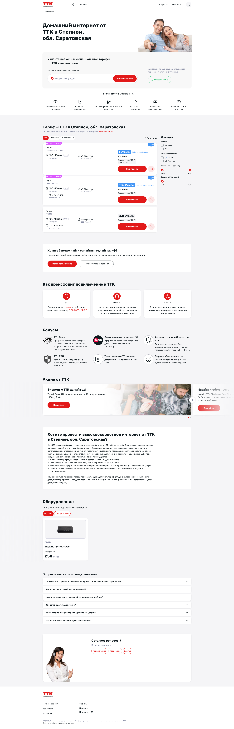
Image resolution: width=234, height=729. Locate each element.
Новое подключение (62, 264)
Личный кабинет (50, 704)
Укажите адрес (106, 131)
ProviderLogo (55, 4)
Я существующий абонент (96, 264)
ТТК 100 (49, 214)
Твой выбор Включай (54, 150)
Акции (170, 158)
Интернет (54, 138)
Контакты (176, 4)
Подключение (99, 651)
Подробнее (58, 405)
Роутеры (48, 513)
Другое (127, 651)
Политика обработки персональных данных (58, 723)
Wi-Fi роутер (170, 161)
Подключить (132, 169)
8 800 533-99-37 (78, 310)
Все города (48, 709)
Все (45, 138)
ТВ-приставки (62, 513)
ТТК (44, 12)
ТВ (166, 149)
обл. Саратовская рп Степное (65, 70)
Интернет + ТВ (68, 138)
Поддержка (115, 651)
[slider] (162, 170)
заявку (67, 307)
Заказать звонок (161, 80)
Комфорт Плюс (52, 183)
